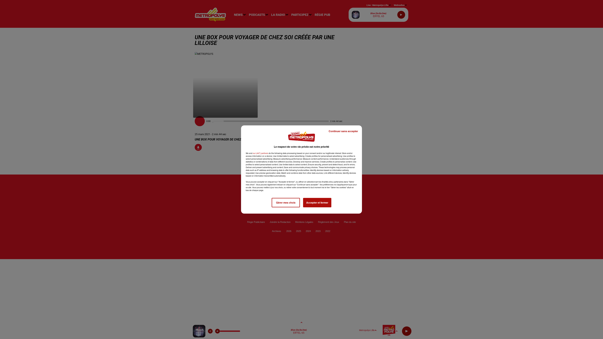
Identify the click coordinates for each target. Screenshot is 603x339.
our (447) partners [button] (260, 153)
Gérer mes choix (286, 202)
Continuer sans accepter (343, 131)
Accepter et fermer (317, 202)
